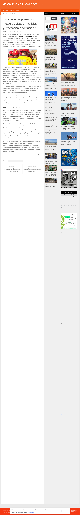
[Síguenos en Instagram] (76, 13)
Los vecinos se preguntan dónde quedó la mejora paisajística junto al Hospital (68, 84)
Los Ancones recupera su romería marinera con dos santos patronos (67, 113)
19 (66, 203)
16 (75, 201)
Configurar (65, 510)
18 (64, 203)
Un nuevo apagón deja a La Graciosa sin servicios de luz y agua (51, 126)
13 (68, 201)
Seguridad (12, 13)
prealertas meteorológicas (25, 36)
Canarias (18, 10)
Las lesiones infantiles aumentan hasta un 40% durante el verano (51, 161)
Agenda (12, 10)
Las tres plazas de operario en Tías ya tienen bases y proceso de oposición (69, 99)
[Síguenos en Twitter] (74, 13)
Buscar (54, 18)
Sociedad (5, 10)
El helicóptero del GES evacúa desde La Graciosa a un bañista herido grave (68, 143)
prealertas (16, 160)
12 (66, 201)
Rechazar (58, 510)
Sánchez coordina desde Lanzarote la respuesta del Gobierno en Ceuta (51, 186)
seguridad (21, 160)
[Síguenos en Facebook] (72, 13)
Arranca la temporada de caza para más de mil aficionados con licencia (51, 132)
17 (61, 203)
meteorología (10, 160)
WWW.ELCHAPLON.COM (20, 4)
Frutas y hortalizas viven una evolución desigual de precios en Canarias (51, 174)
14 (71, 201)
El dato (5, 13)
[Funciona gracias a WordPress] (9, 512)
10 (61, 201)
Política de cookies (30, 512)
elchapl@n (8, 31)
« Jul (68, 209)
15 (73, 201)
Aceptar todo (51, 510)
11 (64, 201)
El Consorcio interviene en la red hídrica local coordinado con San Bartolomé (68, 128)
